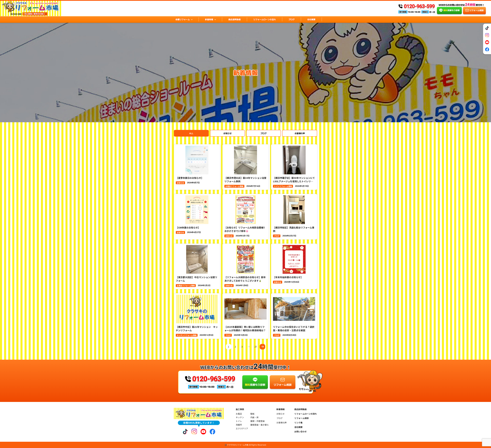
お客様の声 (300, 133)
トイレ (239, 421)
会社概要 (311, 19)
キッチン (240, 417)
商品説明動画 (234, 19)
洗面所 (239, 424)
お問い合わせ (300, 431)
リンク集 (298, 422)
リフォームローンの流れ (264, 19)
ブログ (291, 19)
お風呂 (239, 413)
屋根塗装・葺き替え (259, 424)
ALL (191, 133)
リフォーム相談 (301, 418)
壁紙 (252, 413)
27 (256, 346)
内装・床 (254, 417)
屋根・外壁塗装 (257, 421)
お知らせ (227, 133)
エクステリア (242, 428)
